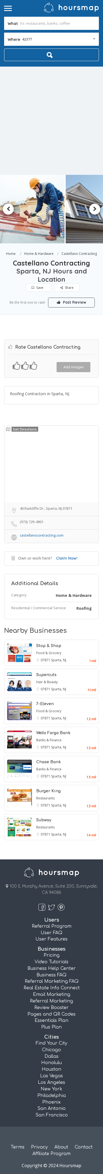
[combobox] (51, 39)
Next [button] (95, 209)
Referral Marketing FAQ (52, 981)
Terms (17, 1147)
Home (11, 253)
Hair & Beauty (47, 682)
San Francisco (51, 1115)
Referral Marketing (51, 1001)
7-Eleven (45, 704)
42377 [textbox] (27, 39)
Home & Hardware (39, 253)
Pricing (52, 955)
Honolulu (51, 1062)
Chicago (51, 1049)
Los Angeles (51, 1082)
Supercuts (46, 675)
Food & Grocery (48, 653)
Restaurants (45, 798)
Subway (43, 820)
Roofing (84, 608)
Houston (51, 1069)
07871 (46, 660)
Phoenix (51, 1102)
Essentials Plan (51, 1020)
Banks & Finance (49, 740)
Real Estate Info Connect (52, 987)
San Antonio (51, 1108)
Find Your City (51, 1043)
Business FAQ (51, 975)
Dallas (51, 1056)
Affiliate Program (51, 1153)
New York (51, 1089)
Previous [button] (8, 209)
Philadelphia (51, 1095)
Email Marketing (51, 994)
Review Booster (51, 1007)
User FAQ (51, 932)
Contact (84, 1147)
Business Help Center (51, 968)
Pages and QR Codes (51, 1014)
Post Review (74, 302)
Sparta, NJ (58, 660)
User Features (51, 939)
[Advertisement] (51, 120)
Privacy (39, 1147)
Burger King (48, 791)
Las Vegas (51, 1075)
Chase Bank (48, 762)
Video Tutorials (51, 961)
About (61, 1147)
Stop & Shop (48, 646)
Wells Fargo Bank (53, 733)
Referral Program (51, 926)
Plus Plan (51, 1027)
